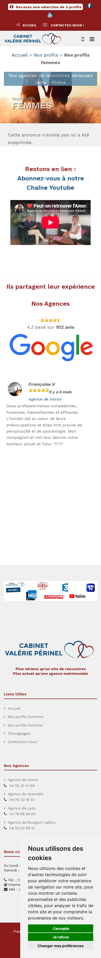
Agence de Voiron (44, 399)
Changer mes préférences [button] (61, 946)
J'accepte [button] (60, 928)
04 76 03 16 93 (22, 800)
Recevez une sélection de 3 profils (48, 7)
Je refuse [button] (61, 937)
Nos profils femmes (25, 725)
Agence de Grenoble (26, 794)
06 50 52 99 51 (22, 828)
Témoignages (19, 733)
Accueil (29, 25)
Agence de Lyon (21, 808)
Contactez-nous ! (67, 25)
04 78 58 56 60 (22, 814)
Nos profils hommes (26, 717)
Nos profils (46, 55)
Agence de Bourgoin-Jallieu (31, 822)
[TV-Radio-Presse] (50, 590)
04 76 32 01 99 (22, 786)
